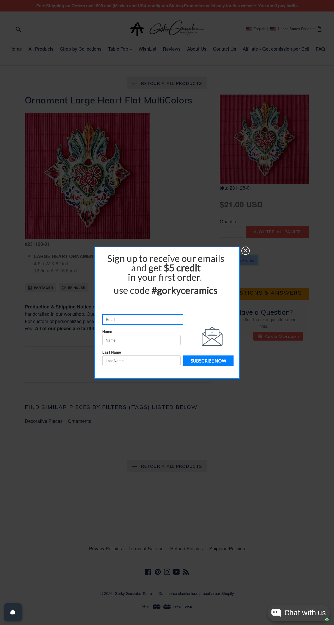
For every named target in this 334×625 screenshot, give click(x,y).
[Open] (13, 612)
